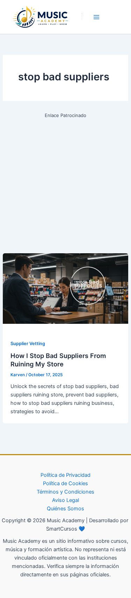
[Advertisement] (65, 184)
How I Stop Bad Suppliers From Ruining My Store (58, 360)
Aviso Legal (65, 500)
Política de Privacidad (65, 475)
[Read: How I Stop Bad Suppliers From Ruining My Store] (65, 288)
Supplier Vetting (27, 343)
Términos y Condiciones (65, 492)
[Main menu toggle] (96, 17)
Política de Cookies (65, 483)
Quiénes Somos (65, 508)
